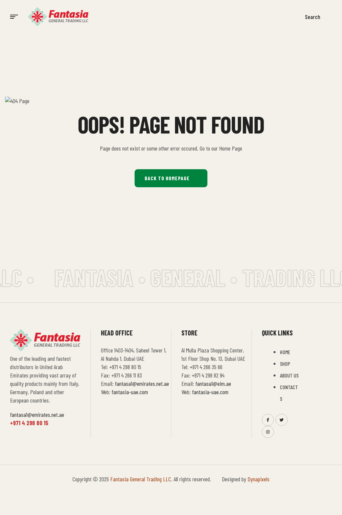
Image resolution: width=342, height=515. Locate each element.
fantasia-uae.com (130, 392)
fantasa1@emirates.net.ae (37, 414)
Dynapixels (258, 479)
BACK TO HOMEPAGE (167, 178)
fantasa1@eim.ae (213, 383)
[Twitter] (282, 420)
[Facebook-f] (268, 420)
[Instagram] (268, 432)
